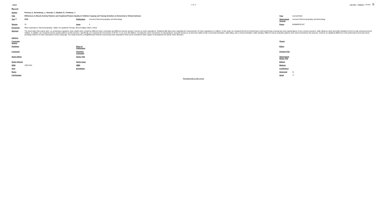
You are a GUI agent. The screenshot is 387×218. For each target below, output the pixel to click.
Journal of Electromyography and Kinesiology (105, 19)
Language (16, 52)
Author (14, 12)
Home (14, 5)
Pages (281, 24)
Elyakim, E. (60, 12)
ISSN (13, 65)
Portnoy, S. (28, 12)
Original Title (284, 52)
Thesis (282, 41)
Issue (78, 24)
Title (13, 16)
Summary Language (80, 52)
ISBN (78, 65)
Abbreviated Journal (284, 20)
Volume (15, 24)
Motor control (92, 28)
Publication (80, 19)
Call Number (16, 75)
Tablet (55, 28)
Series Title (80, 57)
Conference (284, 68)
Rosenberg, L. (39, 12)
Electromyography (45, 28)
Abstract (15, 31)
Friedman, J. (71, 12)
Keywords (16, 28)
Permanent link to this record (193, 78)
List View (353, 4)
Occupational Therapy (67, 28)
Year (13, 19)
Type (281, 16)
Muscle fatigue (81, 28)
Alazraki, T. (50, 12)
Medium (282, 65)
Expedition (80, 68)
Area (13, 68)
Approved (283, 72)
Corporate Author (16, 42)
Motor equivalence (31, 28)
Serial (281, 75)
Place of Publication (80, 47)
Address (15, 38)
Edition (282, 62)
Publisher (15, 46)
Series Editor (17, 57)
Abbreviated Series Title (284, 57)
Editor (281, 46)
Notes (14, 72)
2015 (26, 19)
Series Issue (81, 62)
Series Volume (17, 62)
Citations (361, 4)
